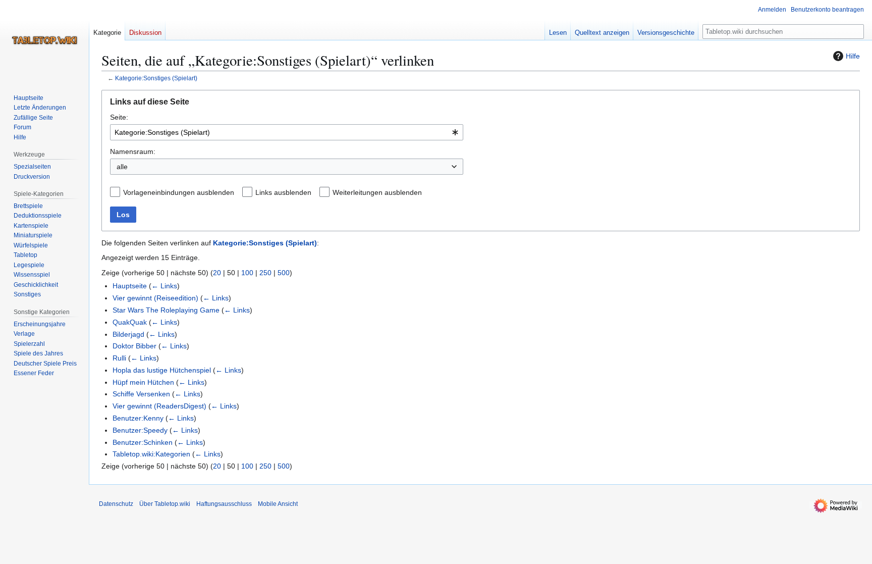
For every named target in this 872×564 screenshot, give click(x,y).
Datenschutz (116, 503)
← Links (164, 286)
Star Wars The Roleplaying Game (166, 310)
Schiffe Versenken (141, 394)
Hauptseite (130, 286)
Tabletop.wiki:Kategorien (151, 454)
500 (284, 273)
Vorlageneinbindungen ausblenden (178, 192)
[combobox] (286, 132)
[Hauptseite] (44, 40)
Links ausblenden (283, 192)
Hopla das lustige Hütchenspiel (162, 370)
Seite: (119, 117)
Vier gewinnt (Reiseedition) (155, 298)
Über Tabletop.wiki (164, 503)
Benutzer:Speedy (140, 430)
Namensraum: (132, 151)
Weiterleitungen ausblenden (377, 192)
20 (217, 273)
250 (265, 273)
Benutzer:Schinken (143, 442)
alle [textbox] (122, 167)
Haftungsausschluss (224, 503)
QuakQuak (130, 322)
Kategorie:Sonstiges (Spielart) (156, 78)
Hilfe (853, 56)
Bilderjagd (128, 334)
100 (247, 273)
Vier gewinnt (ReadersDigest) (159, 406)
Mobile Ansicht (278, 503)
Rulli (119, 358)
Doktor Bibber (134, 346)
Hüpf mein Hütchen (143, 382)
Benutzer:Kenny (138, 418)
